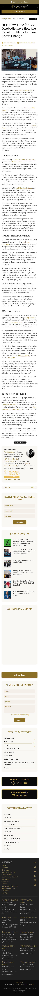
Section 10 (8, 845)
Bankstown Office (29, 946)
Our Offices (8, 832)
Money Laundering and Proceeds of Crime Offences (19, 763)
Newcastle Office (10, 932)
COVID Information (11, 759)
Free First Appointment (12, 828)
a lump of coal (29, 318)
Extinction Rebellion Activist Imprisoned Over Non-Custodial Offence (24, 552)
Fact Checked (8, 45)
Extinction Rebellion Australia (24, 159)
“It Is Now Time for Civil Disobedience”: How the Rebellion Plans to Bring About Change (19, 30)
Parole (6, 768)
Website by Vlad (19, 992)
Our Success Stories (11, 821)
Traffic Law (8, 742)
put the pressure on (17, 322)
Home (3, 19)
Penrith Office (28, 932)
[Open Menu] (2, 7)
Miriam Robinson (18, 162)
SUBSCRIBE (19, 522)
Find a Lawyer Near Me (12, 838)
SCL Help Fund (9, 752)
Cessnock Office (28, 962)
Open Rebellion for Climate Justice (19, 408)
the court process (24, 355)
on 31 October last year (24, 188)
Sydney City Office (10, 900)
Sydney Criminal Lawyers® (26, 984)
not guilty (11, 358)
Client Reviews (9, 825)
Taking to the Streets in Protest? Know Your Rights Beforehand (23, 572)
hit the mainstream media (23, 90)
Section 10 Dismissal (11, 749)
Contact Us (8, 835)
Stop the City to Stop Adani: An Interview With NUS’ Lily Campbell (24, 583)
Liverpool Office (10, 918)
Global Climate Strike (9, 405)
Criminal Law (9, 738)
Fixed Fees (7, 818)
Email (5, 479)
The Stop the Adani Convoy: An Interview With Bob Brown (23, 593)
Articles (8, 19)
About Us (7, 814)
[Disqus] (19, 638)
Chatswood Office (29, 918)
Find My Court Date (11, 842)
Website (10, 479)
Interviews (8, 756)
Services (7, 745)
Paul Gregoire (10, 43)
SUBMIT (19, 720)
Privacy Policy (19, 982)
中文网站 (6, 849)
